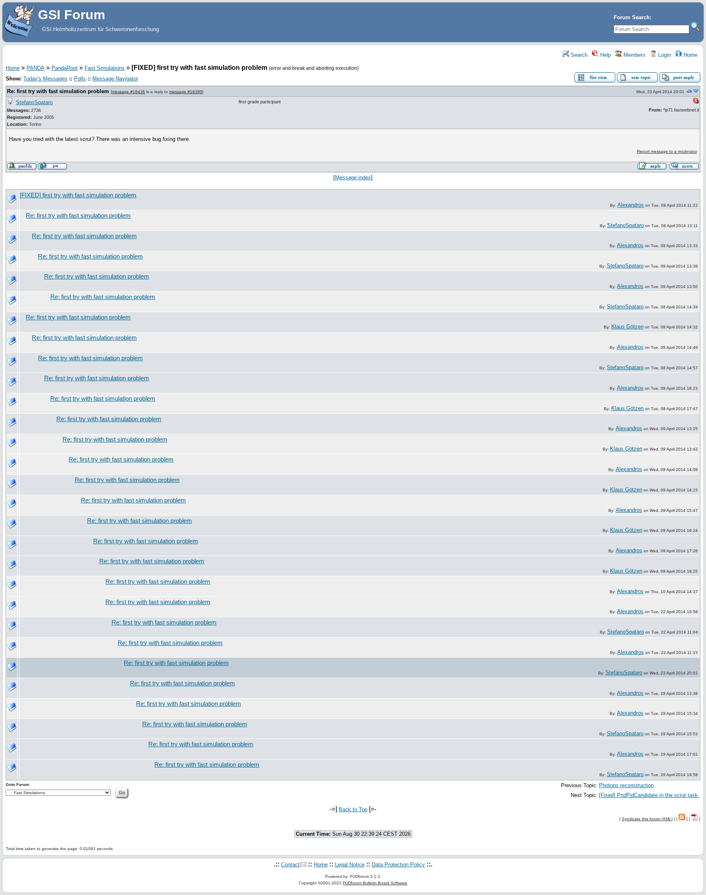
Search (578, 55)
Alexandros (630, 205)
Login (664, 55)
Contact (290, 865)
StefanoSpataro (34, 102)
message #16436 (128, 91)
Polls (80, 79)
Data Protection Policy (398, 865)
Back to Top (353, 809)
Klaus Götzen (627, 327)
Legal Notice (349, 865)
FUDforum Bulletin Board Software (375, 883)
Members (634, 55)
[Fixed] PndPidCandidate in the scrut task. (649, 795)
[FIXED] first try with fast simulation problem (78, 195)
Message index (353, 177)
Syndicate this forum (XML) (647, 819)
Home (689, 55)
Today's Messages (45, 79)
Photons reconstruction (626, 785)
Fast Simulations (105, 68)
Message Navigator (115, 79)
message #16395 (185, 91)
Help (605, 55)
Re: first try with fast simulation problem (58, 91)
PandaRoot (64, 68)
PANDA (36, 68)
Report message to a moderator (667, 151)
